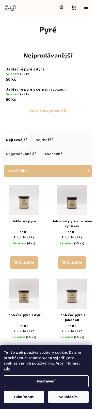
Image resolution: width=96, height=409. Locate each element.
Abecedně (54, 154)
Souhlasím (68, 397)
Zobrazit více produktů (46, 111)
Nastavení (46, 381)
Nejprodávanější (21, 154)
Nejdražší (44, 140)
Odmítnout (24, 397)
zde (7, 368)
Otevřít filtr (17, 171)
